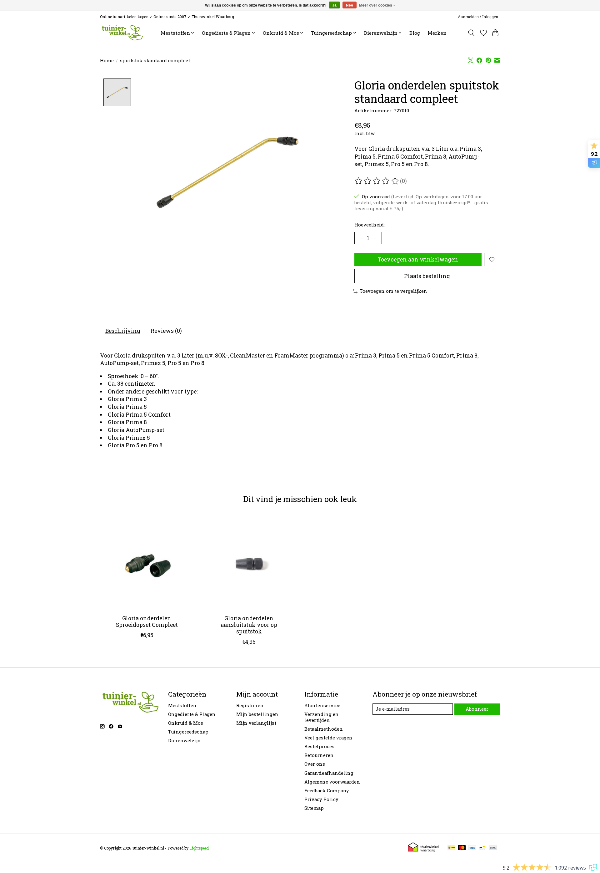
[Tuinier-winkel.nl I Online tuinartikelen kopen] (121, 32)
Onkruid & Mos (185, 723)
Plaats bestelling (427, 276)
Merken (437, 33)
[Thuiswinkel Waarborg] (423, 850)
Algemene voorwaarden (332, 782)
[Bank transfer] (493, 848)
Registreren (250, 705)
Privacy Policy (321, 799)
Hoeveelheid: (369, 225)
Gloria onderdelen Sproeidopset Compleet (147, 621)
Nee (349, 5)
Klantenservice (322, 705)
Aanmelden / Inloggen (478, 16)
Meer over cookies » (377, 5)
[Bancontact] (482, 848)
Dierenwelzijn (184, 741)
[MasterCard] (462, 848)
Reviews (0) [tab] (166, 330)
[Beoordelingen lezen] (377, 181)
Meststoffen (182, 705)
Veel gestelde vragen (328, 738)
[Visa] (472, 848)
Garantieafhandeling (328, 773)
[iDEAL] (451, 848)
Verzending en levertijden (321, 717)
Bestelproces (319, 746)
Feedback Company (326, 791)
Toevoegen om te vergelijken (393, 291)
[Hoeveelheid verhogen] (375, 238)
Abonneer (477, 709)
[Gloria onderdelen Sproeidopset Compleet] (146, 563)
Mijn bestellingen (257, 714)
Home (107, 60)
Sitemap (314, 808)
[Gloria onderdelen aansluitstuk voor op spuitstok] (249, 563)
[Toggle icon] (471, 32)
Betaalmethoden (323, 729)
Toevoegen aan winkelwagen (418, 259)
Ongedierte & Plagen (192, 714)
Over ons (314, 764)
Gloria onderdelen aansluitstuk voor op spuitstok (249, 625)
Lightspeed (199, 847)
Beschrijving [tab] (122, 330)
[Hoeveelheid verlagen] (361, 238)
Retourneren (319, 755)
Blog (414, 33)
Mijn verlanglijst (256, 723)
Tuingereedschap (188, 732)
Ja (334, 5)
